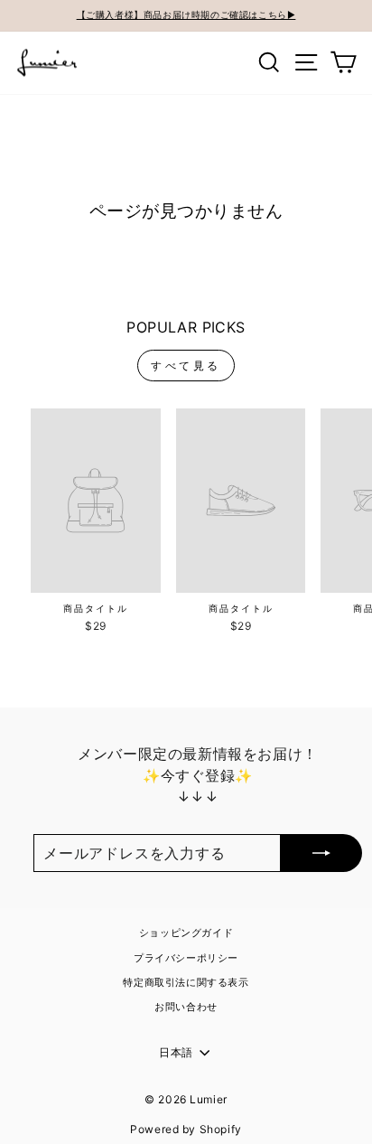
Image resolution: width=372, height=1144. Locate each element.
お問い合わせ (186, 1006)
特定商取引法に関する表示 (185, 982)
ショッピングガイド (186, 932)
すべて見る (186, 365)
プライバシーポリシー (186, 958)
